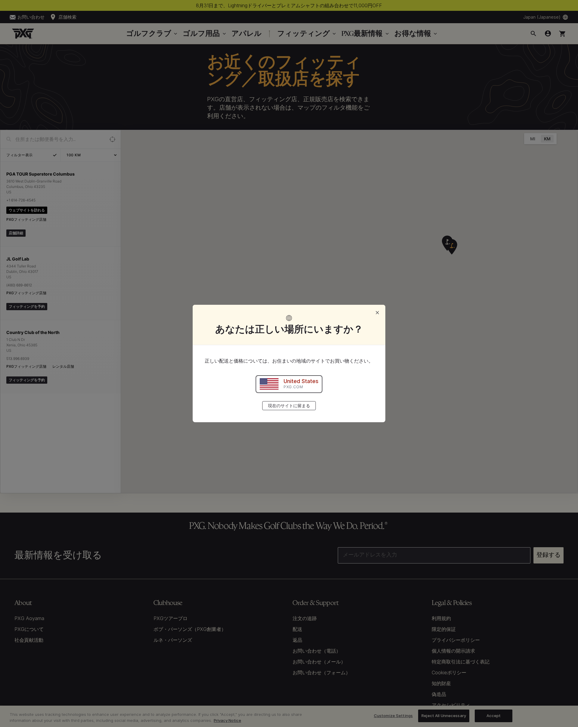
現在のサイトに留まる (289, 405)
